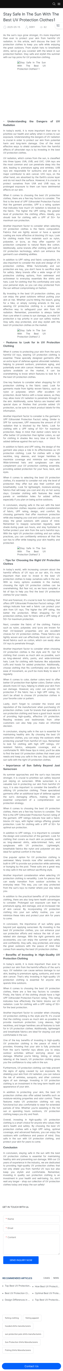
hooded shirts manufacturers (18, 1326)
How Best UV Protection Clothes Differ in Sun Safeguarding (48, 1286)
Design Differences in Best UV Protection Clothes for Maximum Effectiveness (18, 1299)
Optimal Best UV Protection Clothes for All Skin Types (48, 1293)
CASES (46, 1278)
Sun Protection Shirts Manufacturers (21, 1342)
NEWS (56, 1278)
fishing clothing (12, 1318)
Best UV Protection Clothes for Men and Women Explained (18, 1293)
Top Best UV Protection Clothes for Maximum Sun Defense (48, 1299)
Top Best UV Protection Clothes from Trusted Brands (18, 1285)
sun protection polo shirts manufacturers (23, 1334)
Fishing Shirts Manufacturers (18, 1350)
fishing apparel (32, 1318)
